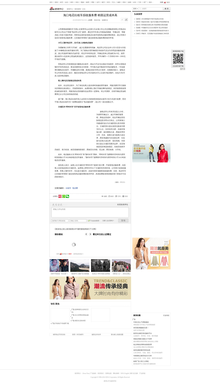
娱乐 (66, 2)
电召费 (75, 188)
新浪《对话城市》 (78, 334)
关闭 (182, 69)
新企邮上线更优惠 (117, 334)
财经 (71, 2)
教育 (103, 2)
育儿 (113, 2)
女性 (134, 2)
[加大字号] (126, 19)
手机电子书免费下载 (62, 323)
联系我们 (101, 373)
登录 (70, 254)
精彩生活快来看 (80, 321)
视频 (82, 2)
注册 (161, 2)
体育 (61, 2)
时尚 (108, 2)
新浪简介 (78, 373)
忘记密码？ (110, 221)
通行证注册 (134, 373)
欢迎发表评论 (122, 205)
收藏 (129, 2)
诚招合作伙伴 (96, 334)
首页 (51, 2)
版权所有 (113, 381)
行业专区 (166, 315)
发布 (123, 220)
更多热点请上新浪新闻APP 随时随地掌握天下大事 (75, 229)
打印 (119, 196)
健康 (118, 2)
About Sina (85, 373)
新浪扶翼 (137, 315)
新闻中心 (70, 9)
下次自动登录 (94, 221)
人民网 (90, 20)
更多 (150, 2)
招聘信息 (108, 373)
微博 (87, 2)
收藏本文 (105, 20)
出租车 (68, 188)
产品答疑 (142, 373)
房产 (145, 2)
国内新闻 (78, 9)
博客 (92, 2)
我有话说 (97, 20)
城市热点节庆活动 (59, 334)
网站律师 (116, 373)
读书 (98, 2)
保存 (112, 196)
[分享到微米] (60, 196)
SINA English (125, 373)
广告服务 (93, 373)
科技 (77, 2)
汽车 (139, 2)
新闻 (56, 2)
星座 (124, 2)
